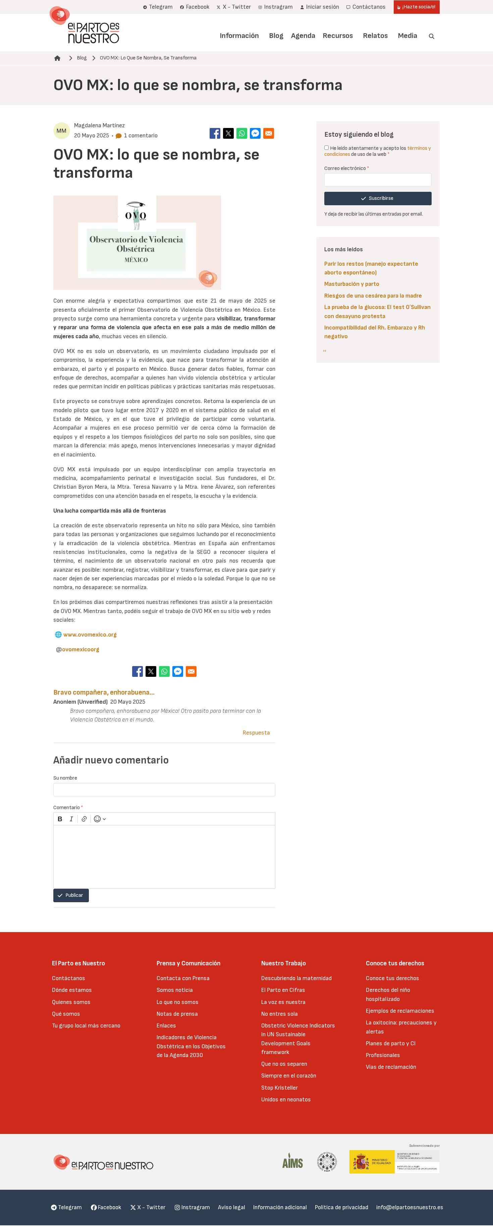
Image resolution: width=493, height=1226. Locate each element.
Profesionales (383, 1055)
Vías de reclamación (391, 1066)
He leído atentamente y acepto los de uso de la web (377, 151)
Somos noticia (175, 990)
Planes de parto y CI (391, 1043)
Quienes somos (71, 1002)
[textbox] (164, 857)
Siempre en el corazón (288, 1075)
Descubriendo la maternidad (296, 978)
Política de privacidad (341, 1207)
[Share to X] (228, 133)
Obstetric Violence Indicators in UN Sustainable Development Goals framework (298, 1039)
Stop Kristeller (279, 1087)
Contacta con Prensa (183, 978)
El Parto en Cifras (283, 990)
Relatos (375, 35)
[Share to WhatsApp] (241, 133)
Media (407, 35)
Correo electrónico (346, 168)
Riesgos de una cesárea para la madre (373, 295)
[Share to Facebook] (215, 133)
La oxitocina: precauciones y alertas (401, 1027)
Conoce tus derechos (392, 978)
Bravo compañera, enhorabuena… (104, 692)
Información (239, 35)
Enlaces (166, 1025)
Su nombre (65, 778)
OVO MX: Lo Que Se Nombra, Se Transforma (148, 58)
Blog (276, 35)
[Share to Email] (268, 133)
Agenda (303, 35)
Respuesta (256, 732)
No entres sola (279, 1013)
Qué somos (66, 1013)
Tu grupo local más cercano (86, 1025)
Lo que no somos (178, 1002)
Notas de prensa (177, 1013)
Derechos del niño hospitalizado (388, 994)
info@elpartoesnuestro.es (409, 1207)
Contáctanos (68, 978)
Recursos (338, 35)
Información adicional (280, 1207)
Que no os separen (284, 1063)
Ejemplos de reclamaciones (400, 1010)
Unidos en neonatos (286, 1099)
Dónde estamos (72, 990)
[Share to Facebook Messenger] (255, 133)
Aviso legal (231, 1207)
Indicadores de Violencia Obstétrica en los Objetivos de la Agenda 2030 (191, 1046)
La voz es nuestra (283, 1002)
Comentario (68, 807)
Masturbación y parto (351, 284)
